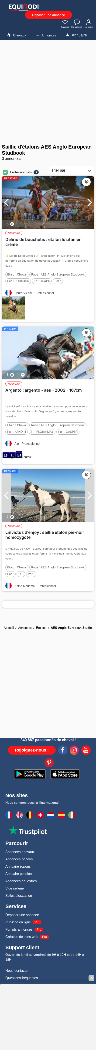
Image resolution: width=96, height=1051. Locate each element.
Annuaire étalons (18, 866)
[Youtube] (86, 751)
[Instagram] (74, 751)
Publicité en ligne (18, 922)
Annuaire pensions (19, 874)
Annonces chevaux (20, 852)
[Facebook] (62, 751)
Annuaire (79, 35)
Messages (76, 27)
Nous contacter (17, 970)
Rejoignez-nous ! (32, 750)
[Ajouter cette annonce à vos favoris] (86, 182)
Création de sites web (21, 937)
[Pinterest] (49, 763)
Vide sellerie (14, 888)
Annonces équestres (21, 881)
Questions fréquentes (21, 978)
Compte (89, 27)
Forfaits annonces (19, 929)
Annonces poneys (19, 859)
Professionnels (21, 172)
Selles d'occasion (18, 895)
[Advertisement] (48, 91)
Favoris (65, 27)
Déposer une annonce (48, 15)
